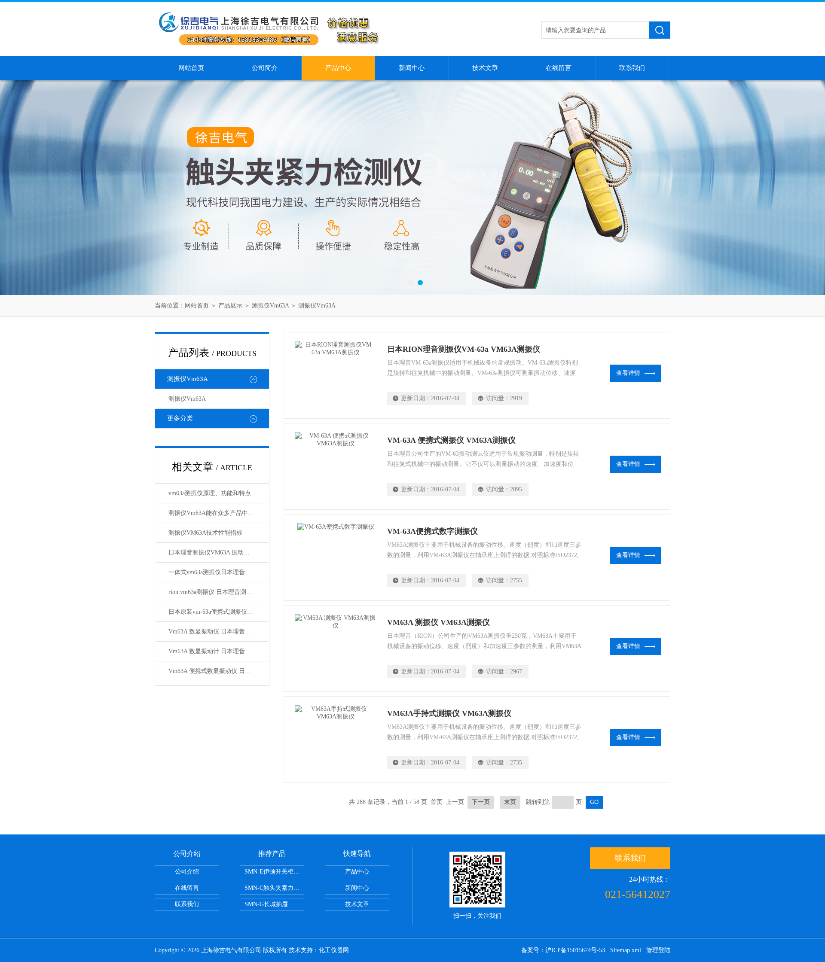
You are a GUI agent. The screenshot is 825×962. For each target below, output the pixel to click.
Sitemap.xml (625, 950)
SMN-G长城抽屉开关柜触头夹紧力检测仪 (274, 904)
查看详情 (628, 373)
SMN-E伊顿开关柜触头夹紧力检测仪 (274, 871)
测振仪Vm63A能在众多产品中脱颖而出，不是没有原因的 (218, 513)
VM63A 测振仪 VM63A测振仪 (438, 622)
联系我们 (632, 67)
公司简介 (265, 67)
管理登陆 (658, 950)
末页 (510, 802)
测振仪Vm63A (270, 305)
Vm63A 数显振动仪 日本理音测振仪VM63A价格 (218, 631)
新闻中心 (412, 67)
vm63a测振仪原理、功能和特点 (209, 493)
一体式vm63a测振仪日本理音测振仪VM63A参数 (218, 572)
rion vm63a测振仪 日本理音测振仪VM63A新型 (218, 592)
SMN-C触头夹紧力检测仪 (274, 888)
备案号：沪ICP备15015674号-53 (563, 950)
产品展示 (230, 305)
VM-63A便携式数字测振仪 (432, 531)
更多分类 (180, 418)
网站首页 (191, 67)
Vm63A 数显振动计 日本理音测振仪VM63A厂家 (218, 651)
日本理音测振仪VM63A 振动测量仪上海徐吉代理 (218, 552)
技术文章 (485, 67)
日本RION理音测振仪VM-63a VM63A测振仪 (463, 349)
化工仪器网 (334, 950)
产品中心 (338, 67)
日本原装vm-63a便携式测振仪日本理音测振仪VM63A (218, 612)
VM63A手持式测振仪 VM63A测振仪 (449, 713)
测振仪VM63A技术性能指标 (205, 533)
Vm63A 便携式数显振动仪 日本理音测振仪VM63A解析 (218, 671)
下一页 (481, 802)
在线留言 (558, 67)
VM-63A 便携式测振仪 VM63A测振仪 (451, 440)
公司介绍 (187, 871)
